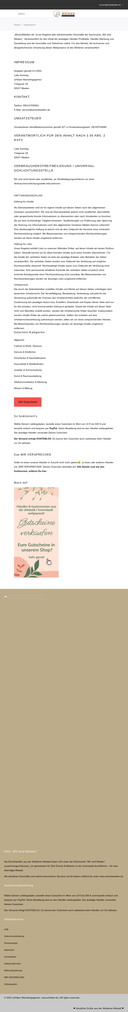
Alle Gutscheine (27, 402)
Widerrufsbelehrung (13, 970)
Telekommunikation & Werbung (30, 382)
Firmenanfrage (11, 943)
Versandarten (10, 957)
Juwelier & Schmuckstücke (28, 370)
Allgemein (19, 340)
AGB (6, 929)
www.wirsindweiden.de (111, 876)
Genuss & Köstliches (25, 352)
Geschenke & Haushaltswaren (30, 358)
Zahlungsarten (10, 984)
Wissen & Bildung (23, 388)
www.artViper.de (49, 997)
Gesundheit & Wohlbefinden (29, 364)
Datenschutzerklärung (14, 936)
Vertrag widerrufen (12, 964)
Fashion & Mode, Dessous (28, 346)
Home (17, 25)
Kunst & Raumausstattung (28, 376)
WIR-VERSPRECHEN (14, 977)
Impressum (9, 950)
